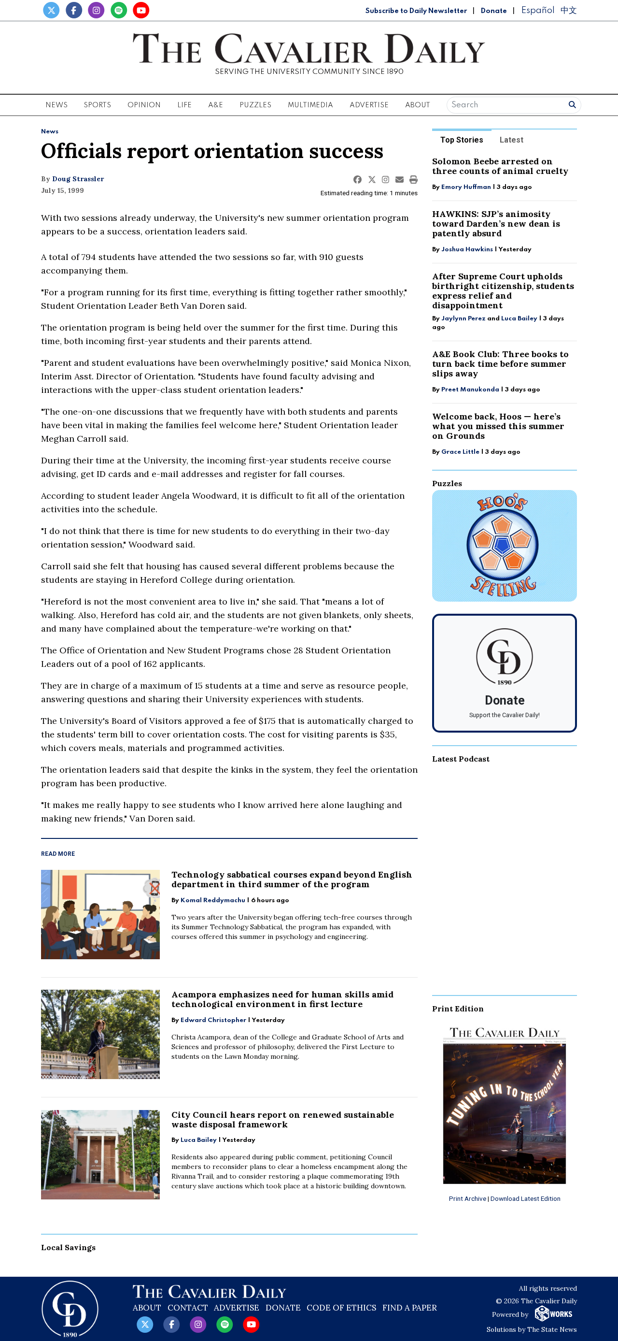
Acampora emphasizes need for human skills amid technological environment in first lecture (282, 999)
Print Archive (467, 1198)
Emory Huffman (466, 187)
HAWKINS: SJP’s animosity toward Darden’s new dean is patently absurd (496, 223)
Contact (188, 1307)
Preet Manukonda (470, 390)
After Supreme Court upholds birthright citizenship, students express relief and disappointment (503, 291)
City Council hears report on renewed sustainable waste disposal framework (282, 1119)
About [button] (417, 105)
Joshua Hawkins (467, 249)
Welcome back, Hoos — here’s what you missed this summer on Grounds (498, 426)
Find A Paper (409, 1307)
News (49, 132)
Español (538, 10)
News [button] (56, 105)
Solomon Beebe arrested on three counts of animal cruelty (500, 166)
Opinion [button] (144, 105)
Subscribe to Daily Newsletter (416, 11)
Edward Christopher (213, 1020)
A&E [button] (215, 105)
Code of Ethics (341, 1307)
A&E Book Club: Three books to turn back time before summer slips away (500, 363)
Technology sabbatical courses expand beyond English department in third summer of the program (291, 879)
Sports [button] (97, 105)
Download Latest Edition (526, 1198)
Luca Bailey (199, 1140)
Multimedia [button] (310, 105)
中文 (569, 10)
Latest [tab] (511, 139)
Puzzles (255, 105)
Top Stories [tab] (461, 139)
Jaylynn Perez (463, 319)
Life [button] (184, 105)
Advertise (369, 105)
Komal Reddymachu (213, 900)
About (147, 1307)
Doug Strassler (78, 178)
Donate (494, 11)
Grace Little (461, 452)
